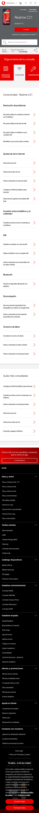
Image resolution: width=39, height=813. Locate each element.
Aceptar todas (19, 801)
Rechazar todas (19, 808)
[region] (19, 784)
